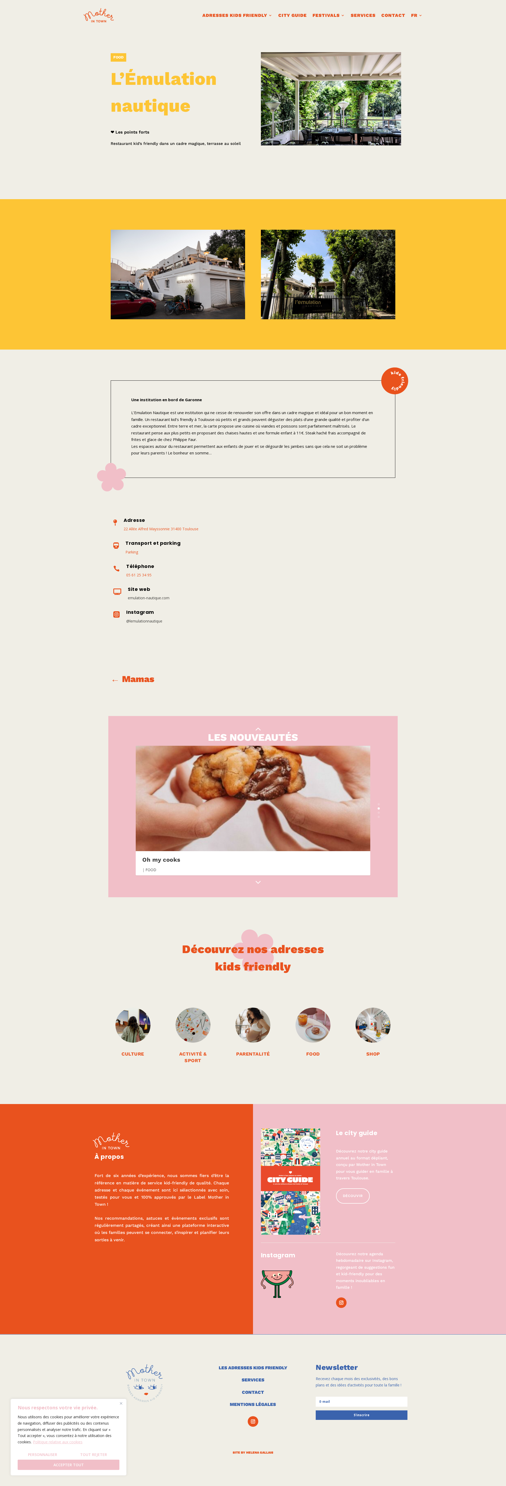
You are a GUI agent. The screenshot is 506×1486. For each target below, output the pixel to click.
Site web (139, 589)
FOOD (118, 57)
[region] (68, 1437)
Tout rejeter (93, 1454)
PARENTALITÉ (253, 1054)
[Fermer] (121, 1403)
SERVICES (253, 1379)
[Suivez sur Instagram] (341, 1302)
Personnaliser (42, 1454)
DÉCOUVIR (353, 1196)
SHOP (373, 1054)
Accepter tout (68, 1464)
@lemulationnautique (144, 621)
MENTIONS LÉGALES (253, 1404)
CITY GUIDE (292, 15)
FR (414, 15)
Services (363, 15)
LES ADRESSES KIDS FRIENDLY (253, 1367)
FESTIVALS (326, 15)
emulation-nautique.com (148, 597)
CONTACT (393, 15)
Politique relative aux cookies (57, 1441)
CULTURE (132, 1054)
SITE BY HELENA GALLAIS (253, 1452)
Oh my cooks (161, 859)
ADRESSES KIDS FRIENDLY (234, 15)
